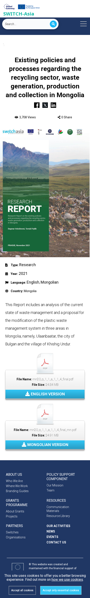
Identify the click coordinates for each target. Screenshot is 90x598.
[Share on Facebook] (37, 105)
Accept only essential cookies (61, 590)
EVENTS (52, 537)
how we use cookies (67, 579)
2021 (23, 273)
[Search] (53, 24)
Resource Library (58, 516)
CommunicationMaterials (58, 509)
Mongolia (30, 291)
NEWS (51, 531)
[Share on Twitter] (45, 105)
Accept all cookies (22, 590)
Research (27, 264)
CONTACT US (56, 542)
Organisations (16, 537)
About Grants (15, 511)
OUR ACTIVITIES (58, 526)
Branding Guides (17, 491)
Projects (11, 516)
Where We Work (17, 486)
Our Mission (55, 485)
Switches (12, 532)
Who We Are (14, 481)
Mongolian (50, 282)
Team (50, 490)
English (33, 282)
